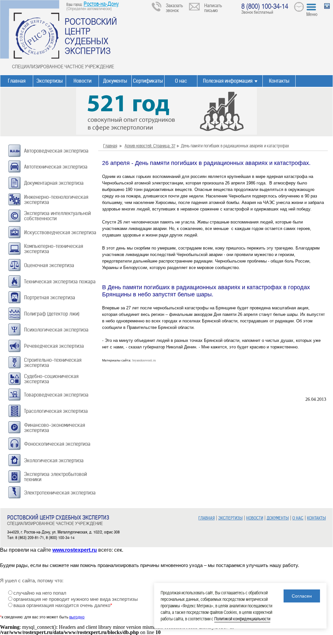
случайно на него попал (39, 593)
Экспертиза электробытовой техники (55, 476)
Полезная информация (227, 81)
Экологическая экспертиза (54, 460)
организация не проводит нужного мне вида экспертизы (75, 599)
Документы (115, 81)
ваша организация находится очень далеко (62, 605)
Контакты (279, 81)
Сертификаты (148, 81)
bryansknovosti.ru (144, 360)
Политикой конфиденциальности (242, 618)
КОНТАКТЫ (316, 518)
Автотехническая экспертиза (55, 167)
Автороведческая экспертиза (56, 151)
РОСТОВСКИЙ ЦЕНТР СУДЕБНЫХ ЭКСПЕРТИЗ (91, 36)
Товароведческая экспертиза (56, 395)
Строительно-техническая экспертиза (52, 362)
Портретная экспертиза (49, 297)
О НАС (297, 518)
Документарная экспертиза (54, 183)
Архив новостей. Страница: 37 (150, 145)
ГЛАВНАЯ (206, 518)
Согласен (302, 596)
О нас (181, 81)
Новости (82, 81)
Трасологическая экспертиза (56, 411)
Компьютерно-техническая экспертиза (53, 248)
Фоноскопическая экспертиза (57, 444)
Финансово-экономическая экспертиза (54, 427)
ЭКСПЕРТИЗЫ (230, 518)
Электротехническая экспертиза (60, 493)
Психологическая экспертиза (56, 330)
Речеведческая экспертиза (54, 346)
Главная (16, 81)
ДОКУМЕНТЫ (278, 518)
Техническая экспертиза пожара (60, 281)
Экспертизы (49, 81)
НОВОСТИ (254, 518)
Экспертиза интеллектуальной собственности (57, 216)
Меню (311, 14)
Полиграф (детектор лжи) (51, 314)
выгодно (77, 617)
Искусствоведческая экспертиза (60, 232)
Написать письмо (213, 7)
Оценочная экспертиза (49, 265)
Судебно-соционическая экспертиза (51, 379)
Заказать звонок (174, 7)
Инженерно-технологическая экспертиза (56, 199)
